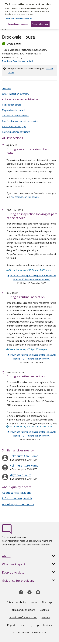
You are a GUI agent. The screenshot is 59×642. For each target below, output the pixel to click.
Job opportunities (41, 625)
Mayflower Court (20, 475)
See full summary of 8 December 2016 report (31, 426)
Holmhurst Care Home (23, 456)
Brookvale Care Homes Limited (17, 61)
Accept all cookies (40, 24)
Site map (47, 602)
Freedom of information (23, 617)
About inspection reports (18, 504)
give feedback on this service (24, 196)
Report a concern (17, 625)
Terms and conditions (22, 609)
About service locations (16, 493)
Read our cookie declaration (19, 18)
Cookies (44, 609)
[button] (29, 43)
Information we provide (17, 498)
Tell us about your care (14, 537)
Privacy (46, 617)
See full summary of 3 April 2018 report (28, 349)
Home (33, 602)
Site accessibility (16, 602)
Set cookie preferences (18, 24)
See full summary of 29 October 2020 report (30, 270)
